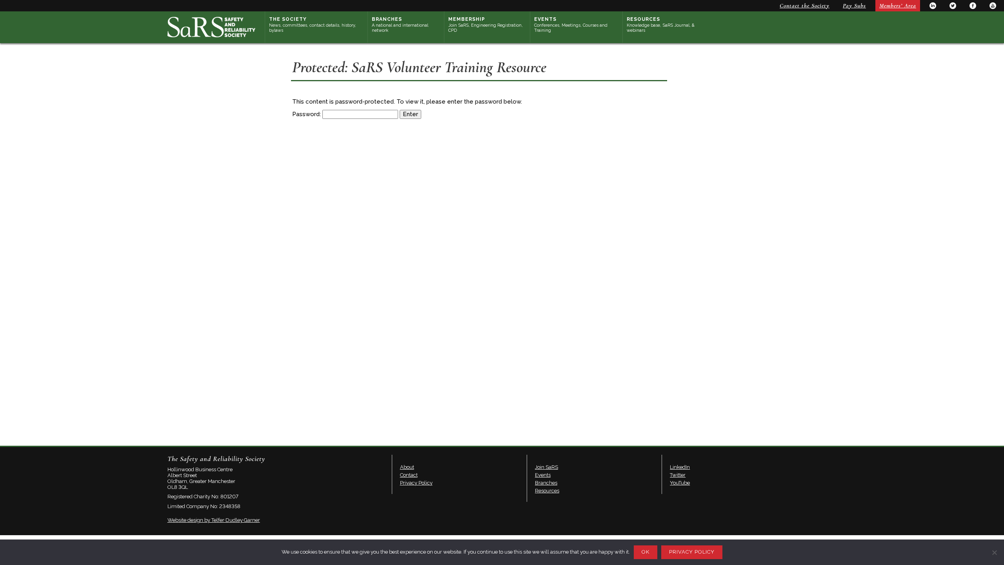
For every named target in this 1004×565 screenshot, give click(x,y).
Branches (400, 24)
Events (570, 24)
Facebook (972, 5)
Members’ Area (897, 5)
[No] (994, 552)
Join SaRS (546, 467)
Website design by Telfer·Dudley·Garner (213, 520)
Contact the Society (804, 5)
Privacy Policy (416, 483)
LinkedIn (932, 5)
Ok (645, 552)
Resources (661, 24)
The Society (312, 24)
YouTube (992, 5)
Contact (409, 475)
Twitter (952, 5)
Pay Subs (854, 5)
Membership (485, 24)
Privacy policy (692, 552)
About (407, 467)
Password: (307, 114)
